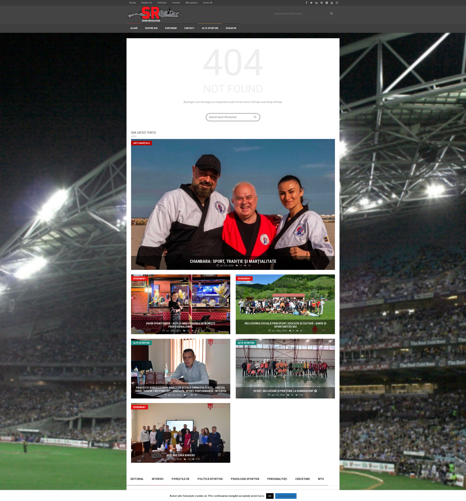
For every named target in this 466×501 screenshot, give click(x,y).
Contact (176, 2)
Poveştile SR (180, 479)
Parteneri (162, 2)
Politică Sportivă (210, 479)
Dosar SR (207, 2)
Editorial (137, 479)
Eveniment (139, 278)
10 (188, 459)
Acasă (132, 2)
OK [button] (269, 496)
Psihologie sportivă (245, 479)
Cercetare (302, 479)
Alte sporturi (191, 2)
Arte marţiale (141, 143)
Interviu (157, 479)
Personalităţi (277, 479)
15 (188, 330)
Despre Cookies (285, 496)
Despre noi (146, 2)
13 (240, 265)
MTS (321, 479)
